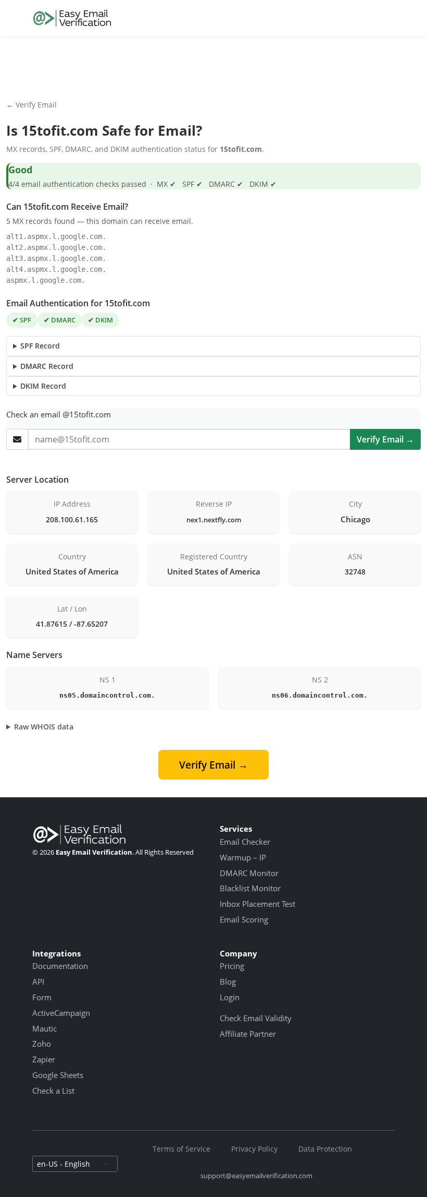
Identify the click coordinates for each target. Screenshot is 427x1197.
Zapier (43, 1059)
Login (230, 997)
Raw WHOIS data (43, 727)
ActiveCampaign (61, 1013)
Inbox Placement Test (257, 904)
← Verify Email (31, 105)
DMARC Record (46, 366)
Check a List (53, 1090)
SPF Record (40, 346)
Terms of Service (181, 1149)
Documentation (60, 966)
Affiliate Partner (248, 1033)
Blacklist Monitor (250, 888)
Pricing (232, 966)
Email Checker (245, 841)
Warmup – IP (243, 857)
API (38, 981)
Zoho (41, 1043)
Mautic (44, 1028)
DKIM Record (43, 386)
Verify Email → (385, 439)
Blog (228, 981)
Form (42, 997)
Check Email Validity (256, 1018)
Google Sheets (57, 1075)
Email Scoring (244, 919)
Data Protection (325, 1149)
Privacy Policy (254, 1149)
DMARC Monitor (249, 873)
